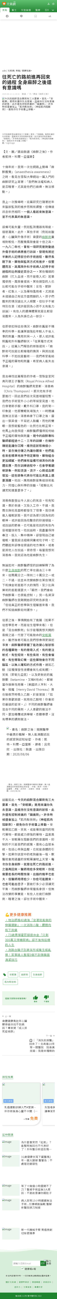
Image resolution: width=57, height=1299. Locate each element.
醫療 (37, 10)
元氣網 (11, 70)
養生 (14, 10)
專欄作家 (38, 1287)
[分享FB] (7, 16)
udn (4, 70)
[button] (53, 10)
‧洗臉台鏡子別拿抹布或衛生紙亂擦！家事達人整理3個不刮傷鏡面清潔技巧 (28, 955)
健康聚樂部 (24, 1282)
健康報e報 (30, 1268)
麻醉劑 (46, 237)
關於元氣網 (11, 1282)
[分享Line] (21, 16)
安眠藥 (46, 635)
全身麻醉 (14, 570)
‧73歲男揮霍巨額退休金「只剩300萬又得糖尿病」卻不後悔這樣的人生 (27, 940)
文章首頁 (27, 1287)
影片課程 (8, 1101)
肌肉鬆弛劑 (28, 819)
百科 (47, 10)
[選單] (53, 4)
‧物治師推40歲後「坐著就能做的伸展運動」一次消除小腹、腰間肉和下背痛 (28, 925)
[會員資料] (48, 4)
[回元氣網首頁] (11, 3)
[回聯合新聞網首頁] (4, 4)
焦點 (4, 10)
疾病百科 (47, 1282)
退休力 (17, 1287)
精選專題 (36, 1282)
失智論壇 (26, 10)
